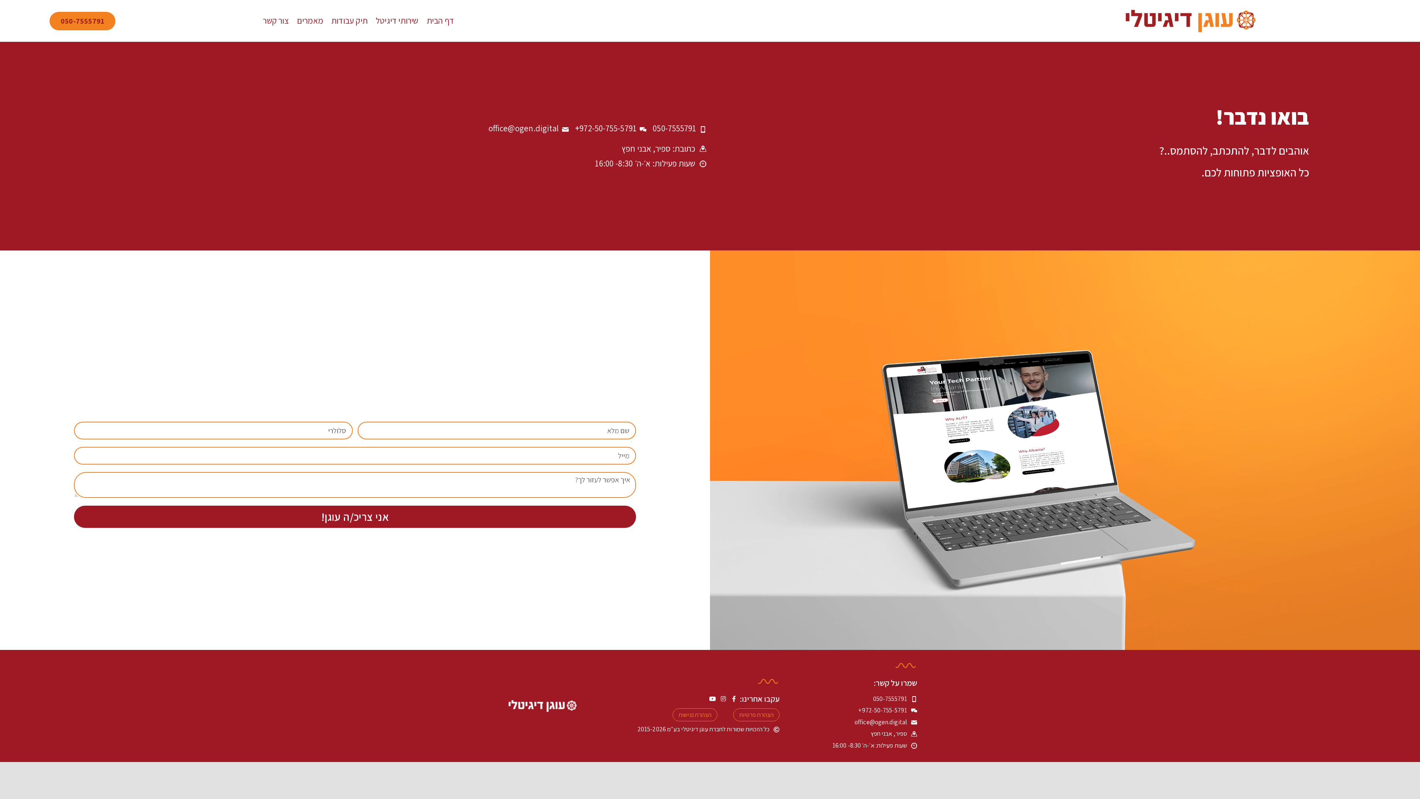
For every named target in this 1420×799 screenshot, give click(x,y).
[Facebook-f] (734, 699)
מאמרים (310, 20)
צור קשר (275, 20)
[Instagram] (723, 699)
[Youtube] (713, 699)
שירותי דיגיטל (397, 20)
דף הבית (440, 20)
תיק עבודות (349, 20)
